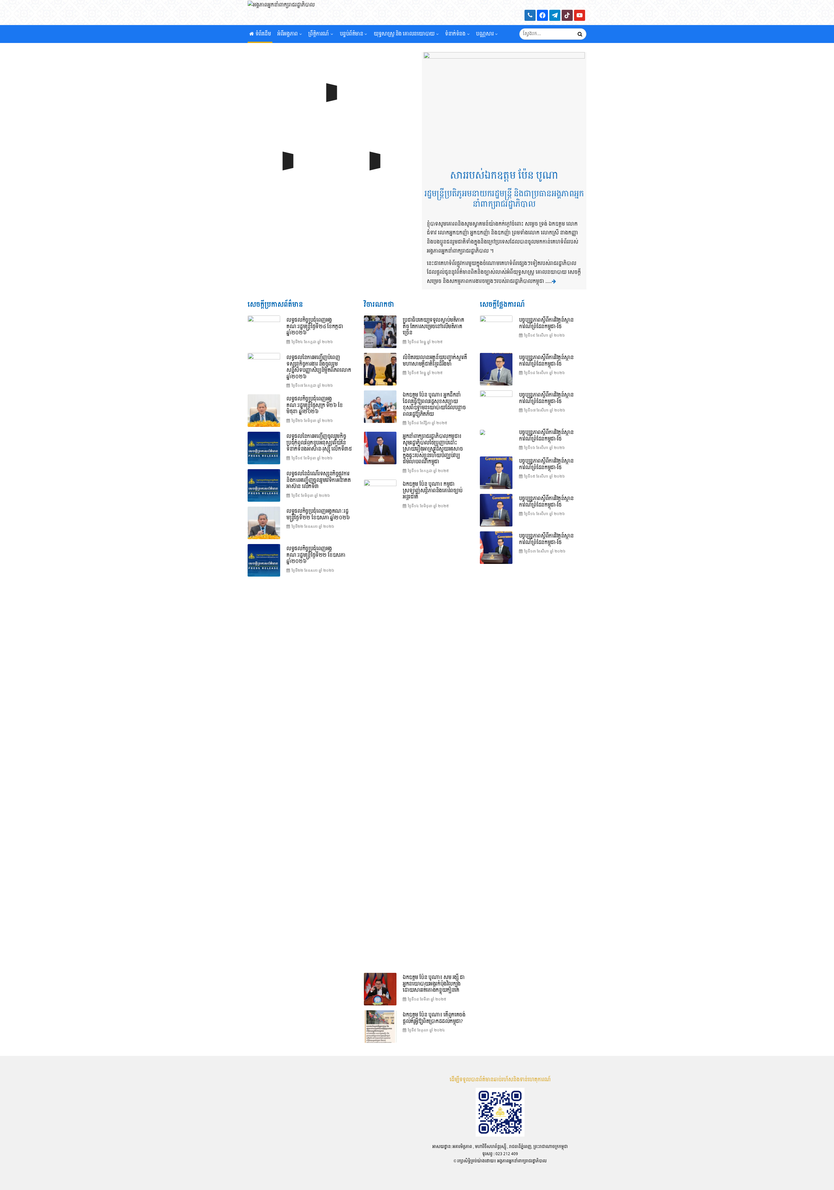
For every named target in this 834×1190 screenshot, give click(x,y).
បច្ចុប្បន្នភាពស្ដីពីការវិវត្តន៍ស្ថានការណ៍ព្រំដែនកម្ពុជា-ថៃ (546, 323)
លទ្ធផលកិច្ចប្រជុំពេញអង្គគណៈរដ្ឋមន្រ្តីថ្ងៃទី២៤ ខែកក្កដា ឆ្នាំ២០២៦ (314, 326)
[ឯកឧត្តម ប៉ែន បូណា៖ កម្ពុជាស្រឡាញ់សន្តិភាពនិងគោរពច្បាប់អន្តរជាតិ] (380, 724)
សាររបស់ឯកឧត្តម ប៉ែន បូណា (504, 175)
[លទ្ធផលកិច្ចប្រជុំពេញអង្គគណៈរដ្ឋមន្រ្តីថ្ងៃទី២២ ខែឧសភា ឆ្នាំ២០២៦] (264, 560)
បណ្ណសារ (485, 34)
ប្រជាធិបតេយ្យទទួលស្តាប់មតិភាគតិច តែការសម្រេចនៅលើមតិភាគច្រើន (433, 326)
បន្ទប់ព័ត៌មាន (351, 34)
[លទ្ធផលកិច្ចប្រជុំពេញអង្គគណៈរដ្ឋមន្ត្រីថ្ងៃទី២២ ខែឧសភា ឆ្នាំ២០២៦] (264, 523)
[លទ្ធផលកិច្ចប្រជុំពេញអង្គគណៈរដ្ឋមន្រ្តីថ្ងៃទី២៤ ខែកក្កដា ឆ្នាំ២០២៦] (330, 109)
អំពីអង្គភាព (287, 34)
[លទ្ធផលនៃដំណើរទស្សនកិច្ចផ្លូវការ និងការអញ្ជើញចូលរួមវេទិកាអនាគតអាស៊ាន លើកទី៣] (264, 485)
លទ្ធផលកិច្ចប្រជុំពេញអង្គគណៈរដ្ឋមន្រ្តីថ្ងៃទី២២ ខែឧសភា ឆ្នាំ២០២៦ (315, 555)
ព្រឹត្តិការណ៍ (318, 34)
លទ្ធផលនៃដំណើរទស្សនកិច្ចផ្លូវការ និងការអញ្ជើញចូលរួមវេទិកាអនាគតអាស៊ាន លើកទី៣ (318, 480)
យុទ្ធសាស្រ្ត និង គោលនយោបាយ (404, 34)
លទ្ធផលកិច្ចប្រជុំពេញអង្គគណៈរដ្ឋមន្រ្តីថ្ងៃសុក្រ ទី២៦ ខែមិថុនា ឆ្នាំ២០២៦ (314, 405)
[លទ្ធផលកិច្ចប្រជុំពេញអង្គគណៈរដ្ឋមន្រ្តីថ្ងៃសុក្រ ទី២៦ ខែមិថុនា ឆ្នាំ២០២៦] (264, 410)
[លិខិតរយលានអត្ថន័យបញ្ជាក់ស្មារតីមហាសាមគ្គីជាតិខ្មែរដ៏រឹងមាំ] (380, 369)
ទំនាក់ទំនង (455, 34)
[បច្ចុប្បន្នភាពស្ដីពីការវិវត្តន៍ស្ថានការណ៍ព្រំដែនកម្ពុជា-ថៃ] (286, 177)
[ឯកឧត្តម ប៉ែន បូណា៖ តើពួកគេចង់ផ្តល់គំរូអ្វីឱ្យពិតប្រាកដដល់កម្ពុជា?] (380, 1026)
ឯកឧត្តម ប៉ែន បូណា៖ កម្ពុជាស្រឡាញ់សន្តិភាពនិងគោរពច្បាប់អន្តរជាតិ (433, 490)
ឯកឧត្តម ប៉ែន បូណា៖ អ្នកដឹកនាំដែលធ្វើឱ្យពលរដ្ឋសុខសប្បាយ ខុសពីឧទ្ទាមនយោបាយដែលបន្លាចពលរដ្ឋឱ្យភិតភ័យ (434, 405)
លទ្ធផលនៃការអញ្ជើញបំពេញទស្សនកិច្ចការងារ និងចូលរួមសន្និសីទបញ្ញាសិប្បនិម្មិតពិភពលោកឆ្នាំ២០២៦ (318, 367)
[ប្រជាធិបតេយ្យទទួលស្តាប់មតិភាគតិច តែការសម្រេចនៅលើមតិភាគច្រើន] (380, 331)
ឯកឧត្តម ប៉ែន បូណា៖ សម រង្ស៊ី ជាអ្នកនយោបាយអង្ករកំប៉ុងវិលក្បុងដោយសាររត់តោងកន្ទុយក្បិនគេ (434, 984)
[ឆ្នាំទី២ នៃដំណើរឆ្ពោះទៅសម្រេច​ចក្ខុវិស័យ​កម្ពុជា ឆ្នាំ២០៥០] (373, 177)
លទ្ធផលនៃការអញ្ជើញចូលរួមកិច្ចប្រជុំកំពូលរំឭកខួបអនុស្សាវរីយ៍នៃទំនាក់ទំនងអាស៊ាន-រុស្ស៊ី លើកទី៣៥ (319, 443)
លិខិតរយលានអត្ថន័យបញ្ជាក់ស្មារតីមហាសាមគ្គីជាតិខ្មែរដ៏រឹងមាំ (435, 361)
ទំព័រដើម (263, 34)
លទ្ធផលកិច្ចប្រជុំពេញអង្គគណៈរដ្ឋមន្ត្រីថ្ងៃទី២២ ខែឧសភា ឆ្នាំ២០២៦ (318, 514)
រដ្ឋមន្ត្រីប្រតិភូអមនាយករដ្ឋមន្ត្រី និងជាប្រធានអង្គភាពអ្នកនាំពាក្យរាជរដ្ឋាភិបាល (504, 199)
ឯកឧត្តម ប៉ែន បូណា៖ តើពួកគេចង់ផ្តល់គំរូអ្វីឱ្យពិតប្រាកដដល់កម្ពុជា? (434, 1018)
